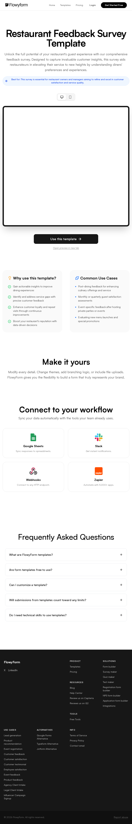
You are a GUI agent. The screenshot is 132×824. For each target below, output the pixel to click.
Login (93, 5)
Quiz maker (109, 676)
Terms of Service (78, 735)
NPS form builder (111, 695)
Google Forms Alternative (44, 737)
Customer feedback (14, 754)
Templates (65, 5)
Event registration (13, 748)
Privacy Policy (77, 740)
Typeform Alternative (47, 743)
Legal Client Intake (13, 790)
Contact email (77, 745)
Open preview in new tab (66, 248)
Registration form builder (112, 689)
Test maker (108, 682)
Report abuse (121, 817)
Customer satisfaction (15, 759)
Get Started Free (114, 5)
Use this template (63, 239)
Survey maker (110, 671)
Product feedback (13, 779)
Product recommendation (13, 742)
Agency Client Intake (14, 784)
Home (52, 5)
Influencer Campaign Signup (14, 797)
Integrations (109, 705)
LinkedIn (13, 670)
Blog (72, 687)
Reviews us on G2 (79, 703)
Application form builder (115, 700)
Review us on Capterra (82, 698)
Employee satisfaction (15, 769)
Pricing (79, 5)
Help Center (76, 693)
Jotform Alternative (47, 748)
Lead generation (12, 735)
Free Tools (75, 719)
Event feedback (12, 774)
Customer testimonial (15, 764)
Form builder (109, 666)
